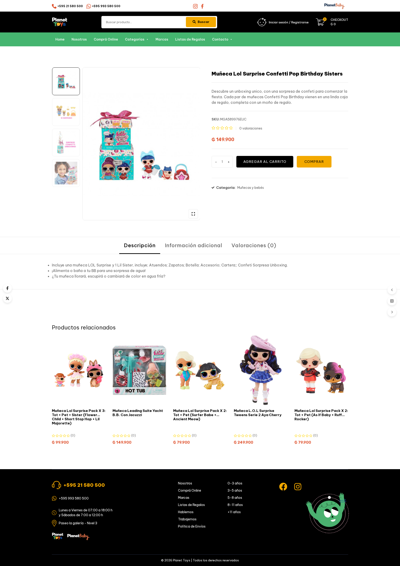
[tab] (139, 245)
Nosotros (79, 39)
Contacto (220, 39)
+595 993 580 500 (106, 6)
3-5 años (235, 490)
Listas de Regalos (190, 39)
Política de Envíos (192, 526)
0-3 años (235, 483)
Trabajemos (187, 519)
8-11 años (235, 505)
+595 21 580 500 (70, 6)
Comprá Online (106, 39)
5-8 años (235, 498)
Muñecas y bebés (250, 188)
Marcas (162, 39)
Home (60, 39)
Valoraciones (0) (253, 245)
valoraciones (250, 128)
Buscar (203, 22)
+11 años (234, 512)
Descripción (140, 245)
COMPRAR (314, 161)
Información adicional (193, 245)
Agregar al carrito (264, 161)
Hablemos (186, 512)
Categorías (134, 39)
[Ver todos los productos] (392, 301)
